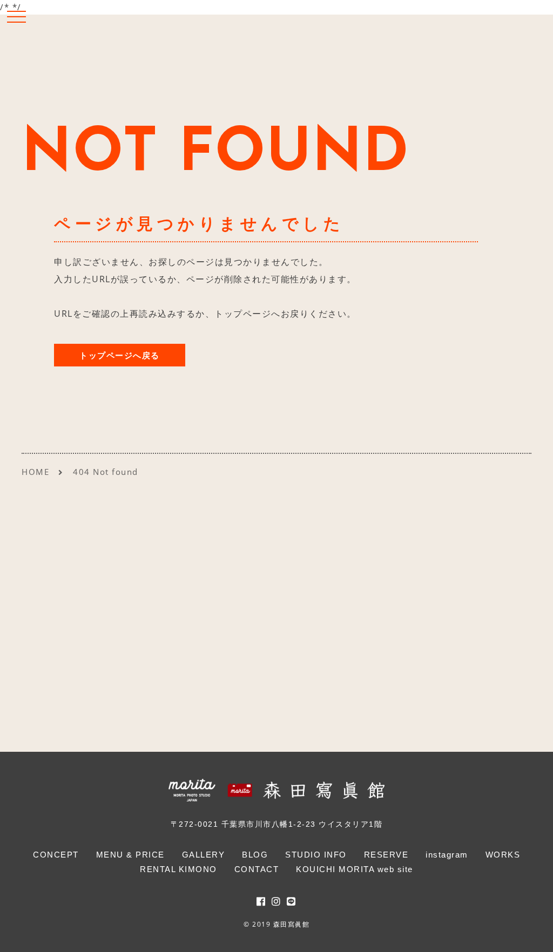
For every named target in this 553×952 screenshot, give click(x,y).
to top (531, 934)
